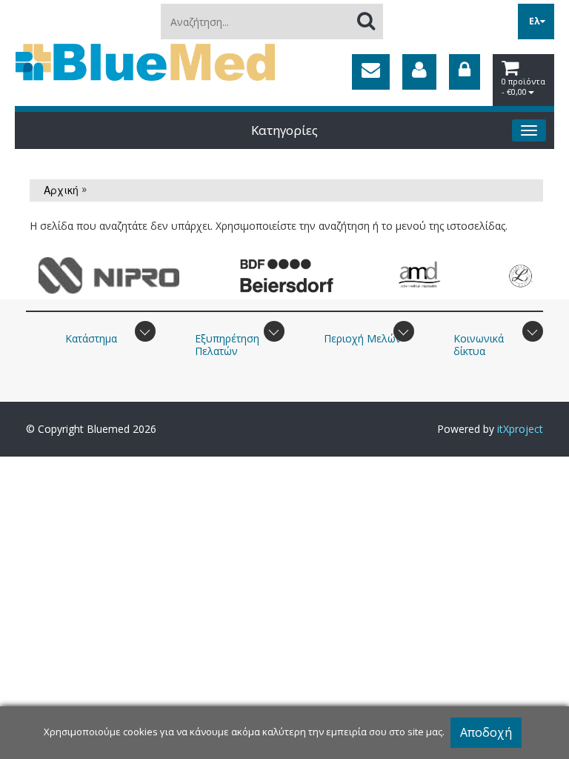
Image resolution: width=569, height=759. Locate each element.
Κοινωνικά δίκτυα (478, 344)
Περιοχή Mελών (363, 338)
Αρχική (61, 189)
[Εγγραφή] (419, 72)
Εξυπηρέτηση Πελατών (227, 344)
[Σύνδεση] (464, 72)
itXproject (520, 429)
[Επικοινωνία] (371, 72)
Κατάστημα (91, 338)
